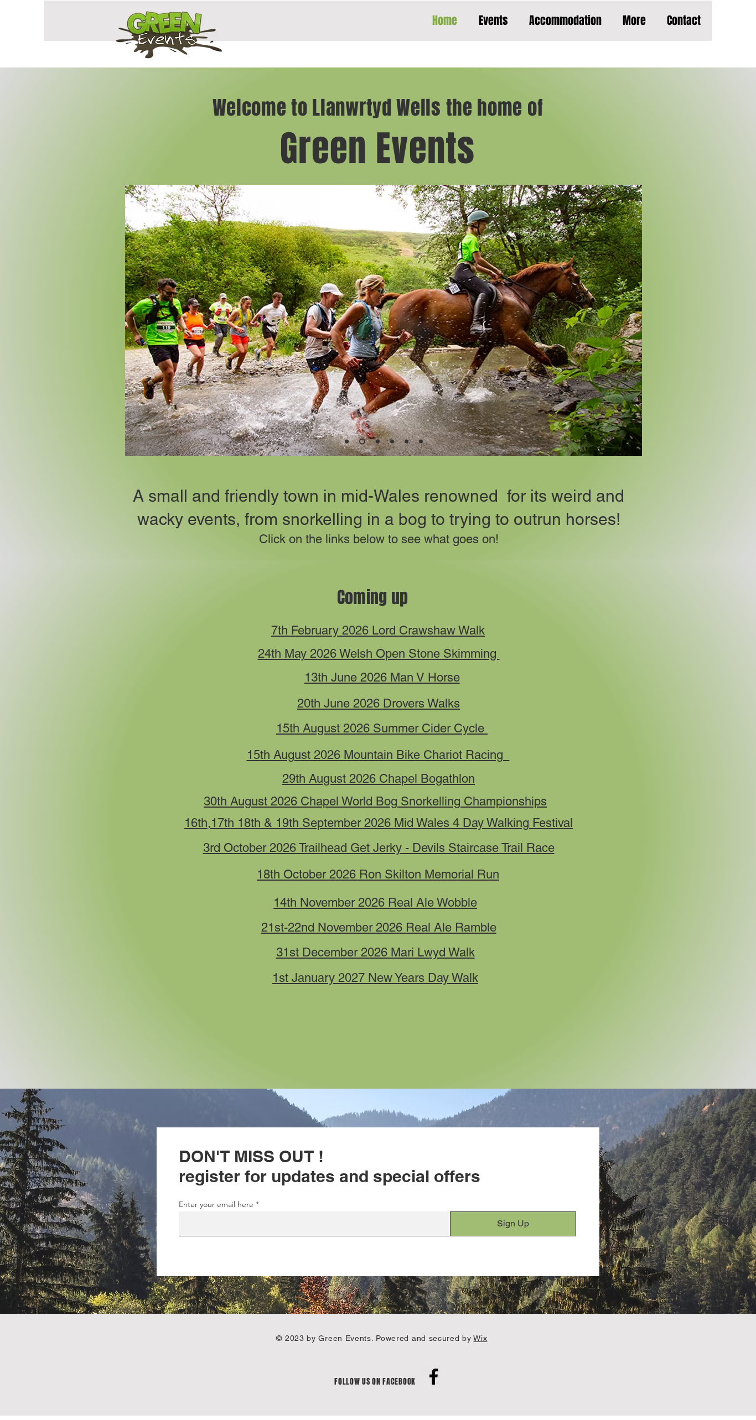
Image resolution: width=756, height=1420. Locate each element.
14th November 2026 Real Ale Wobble (375, 902)
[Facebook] (433, 1376)
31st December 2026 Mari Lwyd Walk (375, 952)
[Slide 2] (362, 442)
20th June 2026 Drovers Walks (378, 703)
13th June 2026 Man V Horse (382, 677)
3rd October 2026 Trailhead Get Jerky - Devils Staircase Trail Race (379, 848)
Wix (480, 1338)
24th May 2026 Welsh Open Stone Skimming (379, 653)
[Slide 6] (421, 442)
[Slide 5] (406, 442)
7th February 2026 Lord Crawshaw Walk (378, 630)
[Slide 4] (392, 442)
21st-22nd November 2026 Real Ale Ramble (378, 927)
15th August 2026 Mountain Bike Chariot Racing (378, 755)
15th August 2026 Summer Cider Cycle (382, 728)
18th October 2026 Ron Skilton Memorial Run (378, 874)
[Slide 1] (347, 442)
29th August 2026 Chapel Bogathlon (378, 779)
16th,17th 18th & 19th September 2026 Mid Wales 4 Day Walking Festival (378, 823)
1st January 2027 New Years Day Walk (375, 978)
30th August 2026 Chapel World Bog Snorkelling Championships (375, 801)
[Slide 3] (378, 442)
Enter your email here (216, 1204)
